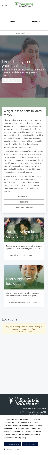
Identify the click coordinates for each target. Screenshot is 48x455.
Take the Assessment (12, 80)
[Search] (40, 4)
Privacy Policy (20, 437)
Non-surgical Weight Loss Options (23, 302)
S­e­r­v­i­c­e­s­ (12, 21)
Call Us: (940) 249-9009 (24, 207)
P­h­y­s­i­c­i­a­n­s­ (36, 21)
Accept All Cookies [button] (30, 444)
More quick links (23, 33)
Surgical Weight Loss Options (21, 255)
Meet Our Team (24, 196)
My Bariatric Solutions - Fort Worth (34, 408)
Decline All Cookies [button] (12, 444)
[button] (12, 449)
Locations (24, 202)
